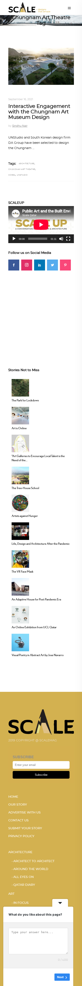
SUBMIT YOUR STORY (25, 828)
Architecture (19, 94)
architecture (26, 164)
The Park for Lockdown (25, 400)
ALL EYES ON (23, 877)
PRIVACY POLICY (21, 836)
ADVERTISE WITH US (24, 812)
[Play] (14, 239)
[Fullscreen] (68, 239)
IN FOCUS (21, 902)
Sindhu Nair (20, 126)
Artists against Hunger (25, 516)
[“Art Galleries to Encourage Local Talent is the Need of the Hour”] (20, 442)
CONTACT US (18, 820)
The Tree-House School (25, 488)
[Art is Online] (20, 415)
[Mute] (61, 239)
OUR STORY (17, 804)
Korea (12, 175)
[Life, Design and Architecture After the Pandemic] (20, 530)
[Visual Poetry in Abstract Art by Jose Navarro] (20, 642)
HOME (13, 796)
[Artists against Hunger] (20, 502)
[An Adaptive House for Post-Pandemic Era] (20, 586)
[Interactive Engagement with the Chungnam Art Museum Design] (41, 66)
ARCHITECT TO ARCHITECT (33, 861)
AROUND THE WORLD (49, 94)
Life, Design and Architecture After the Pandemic (41, 543)
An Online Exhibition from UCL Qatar (34, 627)
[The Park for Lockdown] (20, 387)
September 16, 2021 (20, 99)
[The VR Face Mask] (20, 558)
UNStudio (22, 175)
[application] (41, 224)
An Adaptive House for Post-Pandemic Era (36, 599)
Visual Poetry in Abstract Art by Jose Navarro (38, 655)
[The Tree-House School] (20, 474)
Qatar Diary (24, 884)
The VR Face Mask (22, 571)
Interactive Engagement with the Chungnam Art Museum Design (39, 112)
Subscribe (41, 774)
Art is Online (19, 428)
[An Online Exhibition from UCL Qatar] (20, 614)
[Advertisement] (41, 312)
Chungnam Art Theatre (21, 169)
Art (11, 893)
